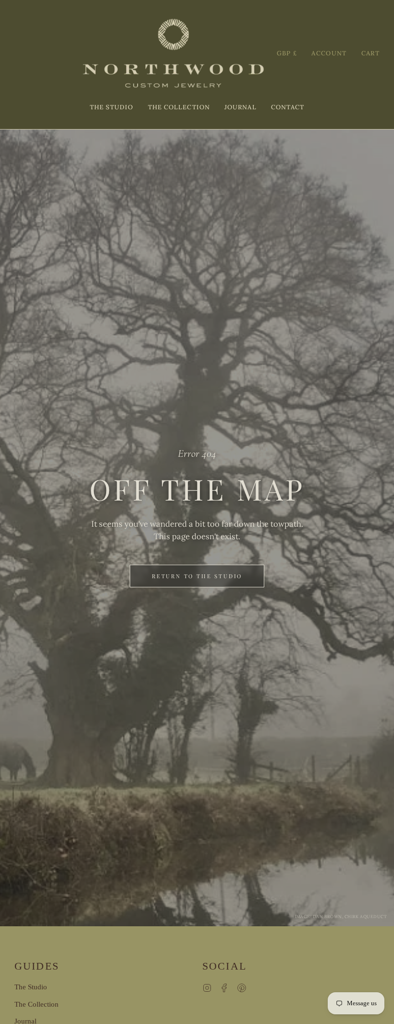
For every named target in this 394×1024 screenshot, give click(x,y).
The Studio (30, 987)
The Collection (36, 1004)
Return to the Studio (197, 576)
